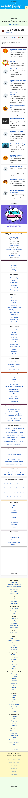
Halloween (7, 32)
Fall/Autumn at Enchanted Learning (14, 461)
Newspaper (14, 623)
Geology (14, 678)
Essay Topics (14, 620)
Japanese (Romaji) (14, 704)
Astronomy (14, 674)
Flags (14, 718)
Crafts (14, 382)
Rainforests (14, 664)
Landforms (14, 683)
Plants (14, 661)
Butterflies (14, 647)
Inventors (14, 723)
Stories (14, 613)
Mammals (14, 659)
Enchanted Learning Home (14, 584)
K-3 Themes (14, 601)
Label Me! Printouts (14, 742)
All (14, 377)
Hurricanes (14, 680)
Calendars (14, 267)
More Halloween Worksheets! (14, 444)
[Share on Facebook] (15, 37)
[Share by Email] (20, 37)
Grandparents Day (14, 369)
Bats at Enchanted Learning (14, 454)
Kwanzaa (14, 302)
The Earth (14, 676)
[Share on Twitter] (13, 37)
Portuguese (14, 706)
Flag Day (14, 349)
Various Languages (14, 398)
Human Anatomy (14, 657)
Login (12, 1)
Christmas (14, 300)
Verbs (14, 510)
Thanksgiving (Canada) (14, 255)
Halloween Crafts (14, 411)
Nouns (14, 507)
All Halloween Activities (14, 409)
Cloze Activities (14, 618)
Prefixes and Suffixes (14, 542)
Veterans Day (14, 287)
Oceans (14, 685)
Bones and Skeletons (14, 459)
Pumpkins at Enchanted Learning (14, 452)
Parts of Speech (14, 627)
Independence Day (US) (14, 364)
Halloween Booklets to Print (14, 418)
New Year (14, 305)
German (14, 699)
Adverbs (14, 517)
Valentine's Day (14, 317)
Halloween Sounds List (16, 166)
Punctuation (14, 544)
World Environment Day (14, 346)
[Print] (22, 37)
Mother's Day (14, 342)
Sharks (14, 666)
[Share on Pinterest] (18, 37)
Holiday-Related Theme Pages (14, 464)
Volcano (14, 690)
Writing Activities (14, 625)
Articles (14, 527)
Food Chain (14, 655)
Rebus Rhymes (14, 611)
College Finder (14, 735)
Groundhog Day (14, 314)
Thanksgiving (14, 290)
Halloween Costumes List (17, 69)
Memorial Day (14, 344)
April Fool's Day (14, 330)
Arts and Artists (14, 730)
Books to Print (14, 384)
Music (14, 746)
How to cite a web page (14, 759)
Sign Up (15, 1)
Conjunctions (14, 522)
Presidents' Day (14, 319)
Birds (14, 645)
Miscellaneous (14, 401)
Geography (14, 721)
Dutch (14, 695)
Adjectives (14, 515)
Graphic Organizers (14, 740)
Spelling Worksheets (14, 389)
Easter (14, 332)
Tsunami (14, 687)
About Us (14, 771)
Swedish (14, 711)
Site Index (14, 591)
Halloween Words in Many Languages (14, 441)
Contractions (14, 539)
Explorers (14, 716)
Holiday (11, 32)
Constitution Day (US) (14, 245)
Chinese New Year (14, 312)
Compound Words (14, 537)
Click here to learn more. (14, 24)
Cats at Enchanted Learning (14, 456)
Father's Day (14, 354)
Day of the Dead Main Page (14, 472)
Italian (14, 702)
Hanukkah (14, 298)
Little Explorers (14, 603)
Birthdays (14, 270)
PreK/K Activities (14, 608)
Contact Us (14, 768)
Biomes (14, 642)
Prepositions (14, 519)
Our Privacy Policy (14, 762)
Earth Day (14, 334)
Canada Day (14, 362)
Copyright (10, 753)
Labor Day (14, 366)
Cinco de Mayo (14, 339)
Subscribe (14, 774)
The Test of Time (14, 633)
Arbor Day (14, 337)
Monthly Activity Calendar (14, 586)
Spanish (14, 708)
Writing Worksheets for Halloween (14, 435)
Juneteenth (14, 351)
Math (14, 394)
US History (14, 725)
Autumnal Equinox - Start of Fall (14, 249)
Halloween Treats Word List (17, 179)
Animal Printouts (14, 638)
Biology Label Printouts (14, 640)
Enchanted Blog (14, 593)
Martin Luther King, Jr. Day (14, 307)
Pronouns (14, 512)
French (14, 697)
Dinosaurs (14, 649)
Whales (14, 668)
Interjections (14, 524)
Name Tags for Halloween (14, 420)
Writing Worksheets (14, 391)
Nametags (14, 396)
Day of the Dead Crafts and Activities (14, 474)
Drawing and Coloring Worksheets (14, 386)
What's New (14, 582)
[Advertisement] (14, 14)
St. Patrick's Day (14, 322)
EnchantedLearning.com (14, 755)
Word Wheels (14, 749)
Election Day (14, 285)
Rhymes (14, 379)
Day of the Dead (14, 282)
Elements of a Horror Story (17, 144)
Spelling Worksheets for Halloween (14, 432)
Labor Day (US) (14, 237)
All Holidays (14, 265)
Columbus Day (14, 278)
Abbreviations (14, 535)
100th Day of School (14, 310)
